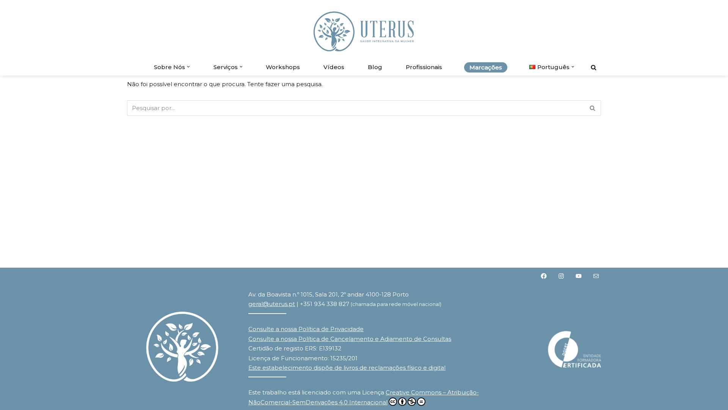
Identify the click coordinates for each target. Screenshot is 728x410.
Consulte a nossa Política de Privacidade (306, 329)
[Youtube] (578, 275)
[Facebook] (543, 275)
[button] (188, 66)
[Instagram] (561, 275)
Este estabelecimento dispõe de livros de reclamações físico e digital (347, 367)
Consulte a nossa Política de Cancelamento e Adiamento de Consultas (349, 338)
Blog (375, 67)
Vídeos (333, 67)
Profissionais (424, 67)
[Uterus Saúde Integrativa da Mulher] (364, 31)
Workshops (283, 67)
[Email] (596, 275)
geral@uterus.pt (271, 304)
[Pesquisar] (593, 67)
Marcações (485, 67)
